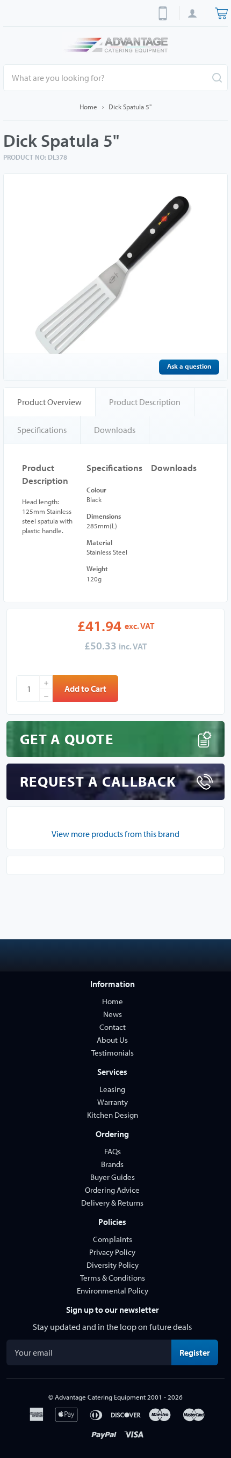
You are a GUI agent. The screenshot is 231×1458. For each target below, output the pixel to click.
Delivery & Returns (112, 1203)
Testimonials (112, 1053)
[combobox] (115, 77)
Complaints (112, 1239)
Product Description (145, 402)
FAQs (112, 1151)
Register (198, 1352)
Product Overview (49, 402)
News (112, 1014)
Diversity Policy (112, 1265)
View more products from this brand (115, 833)
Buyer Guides (112, 1177)
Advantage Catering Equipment (100, 1397)
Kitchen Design (112, 1115)
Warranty (112, 1102)
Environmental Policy (112, 1290)
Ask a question (189, 366)
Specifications (42, 429)
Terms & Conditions (112, 1278)
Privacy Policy (112, 1252)
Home (88, 106)
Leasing (112, 1089)
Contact (112, 1027)
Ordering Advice (112, 1190)
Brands (112, 1164)
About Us (112, 1040)
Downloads (114, 429)
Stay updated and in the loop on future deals (112, 1326)
